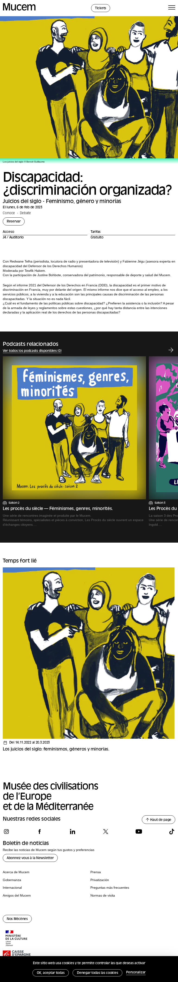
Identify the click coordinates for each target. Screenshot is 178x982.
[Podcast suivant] (171, 350)
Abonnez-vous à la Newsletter (30, 858)
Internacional (12, 887)
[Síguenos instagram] (6, 831)
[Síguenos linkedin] (72, 831)
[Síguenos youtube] (138, 831)
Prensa (95, 872)
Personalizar (136, 972)
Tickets (100, 8)
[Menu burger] (171, 8)
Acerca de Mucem (16, 872)
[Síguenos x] (105, 831)
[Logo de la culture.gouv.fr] (17, 939)
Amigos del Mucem (17, 895)
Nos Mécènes (17, 919)
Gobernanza (12, 880)
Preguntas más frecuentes (109, 887)
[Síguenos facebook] (39, 831)
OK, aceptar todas (50, 973)
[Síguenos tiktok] (171, 831)
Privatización (99, 880)
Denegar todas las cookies (97, 973)
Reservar (14, 221)
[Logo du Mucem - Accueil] (19, 10)
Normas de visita (102, 895)
